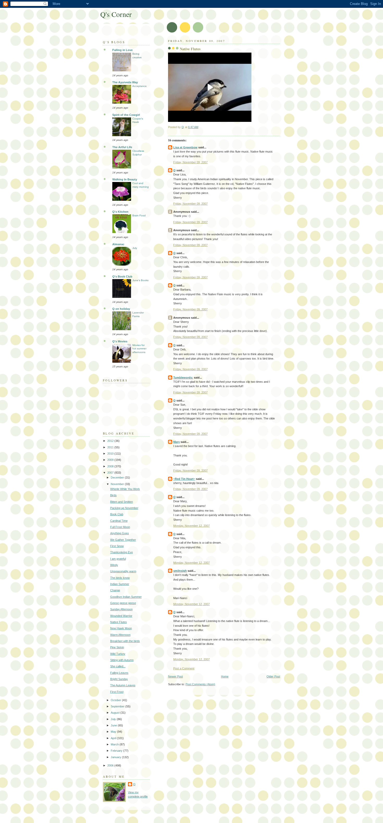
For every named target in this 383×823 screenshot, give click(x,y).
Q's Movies (119, 341)
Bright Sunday (119, 679)
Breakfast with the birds (125, 641)
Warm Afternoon (120, 634)
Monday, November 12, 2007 (191, 525)
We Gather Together (123, 539)
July (134, 248)
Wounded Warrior (121, 615)
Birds (113, 495)
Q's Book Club (122, 276)
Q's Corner (116, 14)
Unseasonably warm (123, 571)
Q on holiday (121, 308)
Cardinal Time (119, 520)
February (117, 750)
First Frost (116, 691)
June (114, 725)
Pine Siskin (117, 647)
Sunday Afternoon (121, 609)
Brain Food (139, 215)
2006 (110, 765)
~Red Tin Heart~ (184, 478)
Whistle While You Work (125, 489)
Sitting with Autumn (122, 660)
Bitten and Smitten (121, 501)
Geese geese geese (123, 603)
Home (224, 676)
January (116, 757)
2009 (110, 459)
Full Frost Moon (120, 527)
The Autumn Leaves (122, 685)
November (118, 484)
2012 (110, 440)
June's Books (140, 280)
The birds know (120, 577)
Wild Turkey (117, 653)
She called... (118, 666)
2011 (110, 447)
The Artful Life (122, 147)
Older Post (273, 676)
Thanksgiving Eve (121, 552)
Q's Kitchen (120, 211)
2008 (110, 466)
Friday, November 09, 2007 (190, 162)
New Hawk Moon (121, 628)
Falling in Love (122, 50)
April (114, 738)
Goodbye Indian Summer (126, 596)
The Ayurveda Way (125, 82)
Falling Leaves (119, 672)
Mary (176, 441)
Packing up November (124, 508)
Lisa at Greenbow (185, 147)
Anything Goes (119, 533)
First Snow (117, 546)
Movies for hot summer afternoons (139, 349)
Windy (114, 565)
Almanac (118, 244)
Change (115, 590)
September (118, 706)
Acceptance (139, 86)
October (116, 700)
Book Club (116, 514)
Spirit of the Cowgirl (126, 114)
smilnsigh (180, 570)
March (115, 744)
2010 (110, 453)
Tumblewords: (183, 377)
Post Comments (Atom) (200, 684)
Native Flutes (118, 622)
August (115, 712)
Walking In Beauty (124, 179)
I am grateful (118, 558)
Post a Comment (183, 668)
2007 (110, 472)
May (114, 731)
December (118, 477)
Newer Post (175, 676)
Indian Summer (119, 584)
